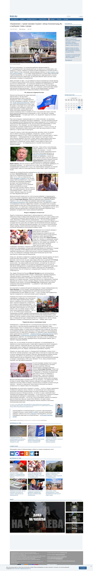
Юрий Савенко (19, 405)
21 (76, 107)
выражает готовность (20, 178)
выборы (34, 404)
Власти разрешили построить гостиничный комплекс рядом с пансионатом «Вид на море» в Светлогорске (73, 42)
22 (79, 107)
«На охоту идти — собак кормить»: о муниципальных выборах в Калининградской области (17, 475)
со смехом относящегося (43, 153)
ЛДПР (22, 404)
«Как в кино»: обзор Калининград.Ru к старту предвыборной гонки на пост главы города (53, 493)
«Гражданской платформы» (29, 335)
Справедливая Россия (36, 405)
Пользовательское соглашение (54, 560)
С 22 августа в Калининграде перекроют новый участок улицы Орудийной (73, 56)
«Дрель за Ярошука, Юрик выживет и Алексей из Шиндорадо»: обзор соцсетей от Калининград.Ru (54, 475)
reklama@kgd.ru (58, 558)
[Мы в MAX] (17, 453)
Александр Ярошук (28, 404)
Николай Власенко (21, 406)
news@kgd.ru (64, 556)
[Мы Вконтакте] (12, 453)
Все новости (69, 60)
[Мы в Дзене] (36, 453)
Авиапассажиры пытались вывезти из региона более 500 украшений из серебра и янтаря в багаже (73, 50)
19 (71, 107)
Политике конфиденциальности (23, 568)
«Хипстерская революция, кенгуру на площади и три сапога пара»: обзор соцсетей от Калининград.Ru (36, 475)
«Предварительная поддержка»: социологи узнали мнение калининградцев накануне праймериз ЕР (36, 440)
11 (68, 105)
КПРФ (19, 404)
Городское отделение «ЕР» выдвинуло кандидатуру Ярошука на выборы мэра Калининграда (35, 493)
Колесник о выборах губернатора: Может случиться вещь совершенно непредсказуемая (54, 440)
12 (71, 105)
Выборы (23, 29)
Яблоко (15, 406)
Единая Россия (39, 404)
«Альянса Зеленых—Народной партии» (42, 333)
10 (66, 105)
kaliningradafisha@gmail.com (57, 557)
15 (79, 105)
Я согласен (82, 567)
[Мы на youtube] (22, 453)
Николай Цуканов (27, 405)
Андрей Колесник (29, 406)
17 (66, 107)
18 (68, 107)
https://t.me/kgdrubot (60, 554)
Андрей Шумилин (45, 405)
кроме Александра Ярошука (21, 102)
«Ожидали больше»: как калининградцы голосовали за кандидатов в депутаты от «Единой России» (17, 440)
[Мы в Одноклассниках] (26, 453)
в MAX (36, 412)
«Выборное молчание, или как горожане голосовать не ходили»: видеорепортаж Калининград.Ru (18, 493)
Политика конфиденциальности (68, 560)
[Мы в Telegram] (31, 453)
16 (81, 105)
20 (74, 107)
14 (76, 105)
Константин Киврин (59, 416)
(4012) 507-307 (63, 552)
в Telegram (33, 413)
